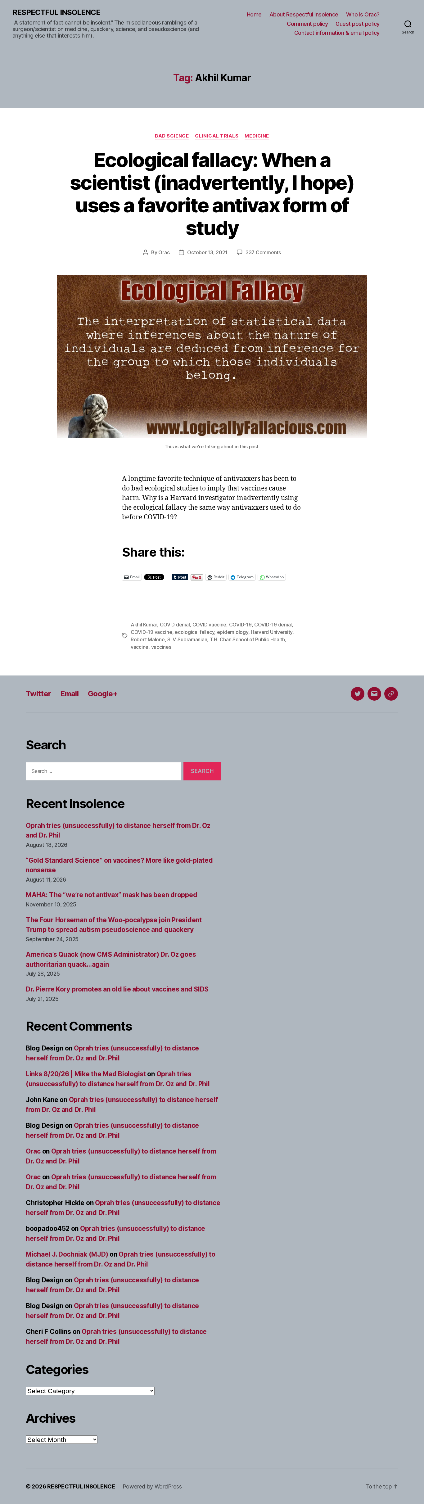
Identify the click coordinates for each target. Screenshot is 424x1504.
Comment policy (307, 23)
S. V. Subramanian (187, 639)
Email (69, 693)
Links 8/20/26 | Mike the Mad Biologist (86, 1074)
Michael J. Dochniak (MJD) (67, 1254)
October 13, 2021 (207, 252)
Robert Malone (148, 639)
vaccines (161, 647)
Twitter (38, 693)
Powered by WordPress (152, 1486)
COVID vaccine (209, 624)
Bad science (172, 136)
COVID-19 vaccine (151, 632)
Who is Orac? (363, 14)
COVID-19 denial (273, 624)
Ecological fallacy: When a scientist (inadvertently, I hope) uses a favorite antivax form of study (212, 194)
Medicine (257, 136)
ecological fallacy (194, 632)
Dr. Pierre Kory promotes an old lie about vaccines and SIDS (117, 989)
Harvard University (271, 632)
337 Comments (263, 252)
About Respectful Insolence (303, 14)
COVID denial (175, 624)
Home (254, 14)
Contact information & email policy (337, 32)
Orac (163, 252)
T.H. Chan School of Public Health (247, 639)
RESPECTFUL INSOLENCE (56, 12)
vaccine (139, 647)
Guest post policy (358, 23)
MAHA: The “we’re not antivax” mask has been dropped (111, 895)
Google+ (103, 693)
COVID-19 (240, 624)
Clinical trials (216, 136)
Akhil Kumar (144, 624)
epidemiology (232, 632)
